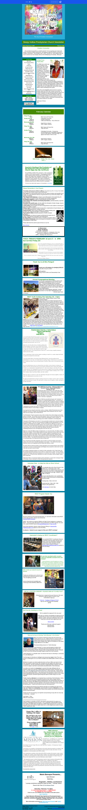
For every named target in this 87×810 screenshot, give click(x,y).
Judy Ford (32, 325)
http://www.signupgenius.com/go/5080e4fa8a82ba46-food (44, 326)
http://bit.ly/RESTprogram (29, 519)
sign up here (53, 524)
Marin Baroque (29, 93)
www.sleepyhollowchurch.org (58, 808)
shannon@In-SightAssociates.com (50, 545)
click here (46, 487)
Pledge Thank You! (29, 68)
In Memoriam (29, 65)
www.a (59, 801)
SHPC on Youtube (29, 100)
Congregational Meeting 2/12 (29, 70)
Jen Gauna (40, 325)
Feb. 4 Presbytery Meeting (29, 62)
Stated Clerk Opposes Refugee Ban (28, 73)
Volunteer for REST (29, 78)
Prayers (29, 64)
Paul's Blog (29, 87)
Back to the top (26, 225)
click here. (50, 183)
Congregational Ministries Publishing (31, 761)
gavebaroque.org (43, 802)
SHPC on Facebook (29, 98)
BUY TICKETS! (43, 794)
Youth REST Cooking (29, 71)
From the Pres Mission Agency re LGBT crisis (29, 91)
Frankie (47, 600)
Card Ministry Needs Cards (29, 81)
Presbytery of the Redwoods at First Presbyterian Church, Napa (38, 169)
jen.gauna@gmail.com (43, 524)
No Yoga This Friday (29, 67)
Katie (33, 726)
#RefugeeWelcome (29, 75)
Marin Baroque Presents (48, 801)
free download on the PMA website (37, 751)
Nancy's (53, 600)
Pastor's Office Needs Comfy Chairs (29, 89)
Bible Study (29, 61)
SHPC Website (29, 97)
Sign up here (51, 621)
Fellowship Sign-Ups (29, 84)
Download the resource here (29, 769)
